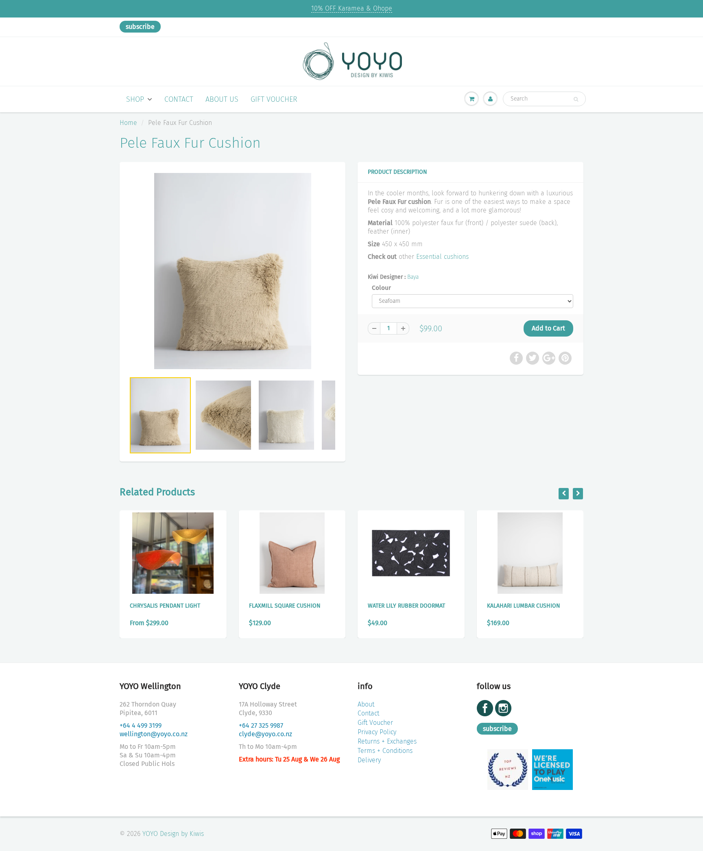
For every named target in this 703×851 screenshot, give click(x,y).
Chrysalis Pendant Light (165, 605)
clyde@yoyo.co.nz (265, 734)
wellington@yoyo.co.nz (154, 734)
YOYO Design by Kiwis (173, 834)
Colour (381, 287)
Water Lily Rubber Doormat (406, 605)
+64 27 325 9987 (261, 725)
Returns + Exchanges (387, 741)
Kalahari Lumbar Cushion (523, 605)
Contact (178, 99)
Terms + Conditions (385, 751)
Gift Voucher (274, 99)
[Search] (576, 99)
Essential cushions (442, 256)
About (366, 704)
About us (221, 99)
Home (128, 123)
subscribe (140, 27)
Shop (135, 99)
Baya (413, 276)
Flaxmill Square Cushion (285, 605)
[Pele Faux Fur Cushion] (232, 271)
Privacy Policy (377, 732)
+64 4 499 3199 (141, 725)
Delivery (369, 760)
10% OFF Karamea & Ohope (351, 8)
